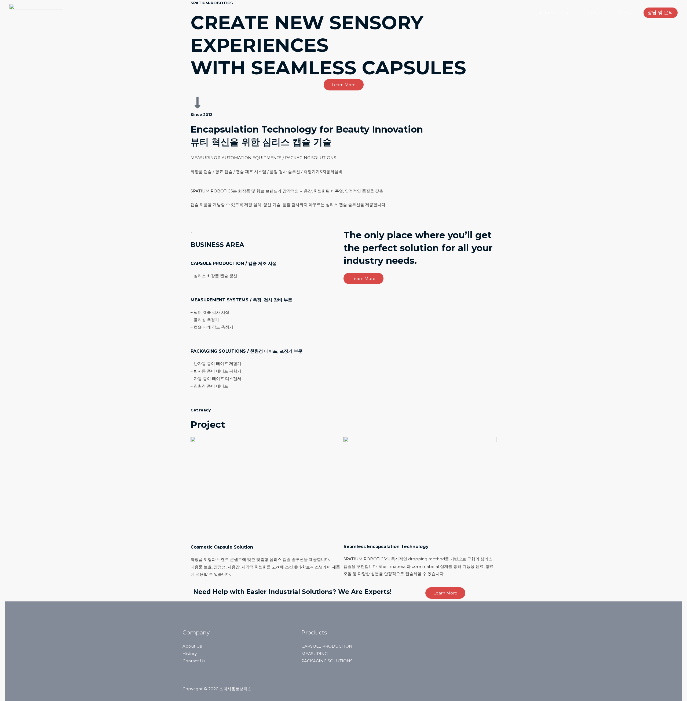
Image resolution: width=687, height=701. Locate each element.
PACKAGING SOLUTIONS (327, 660)
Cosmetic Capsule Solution (222, 547)
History (189, 653)
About (567, 12)
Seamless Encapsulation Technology (386, 546)
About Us (192, 646)
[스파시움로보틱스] (36, 12)
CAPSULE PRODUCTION (326, 646)
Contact (626, 12)
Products (596, 12)
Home (546, 12)
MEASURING (314, 653)
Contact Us (193, 660)
